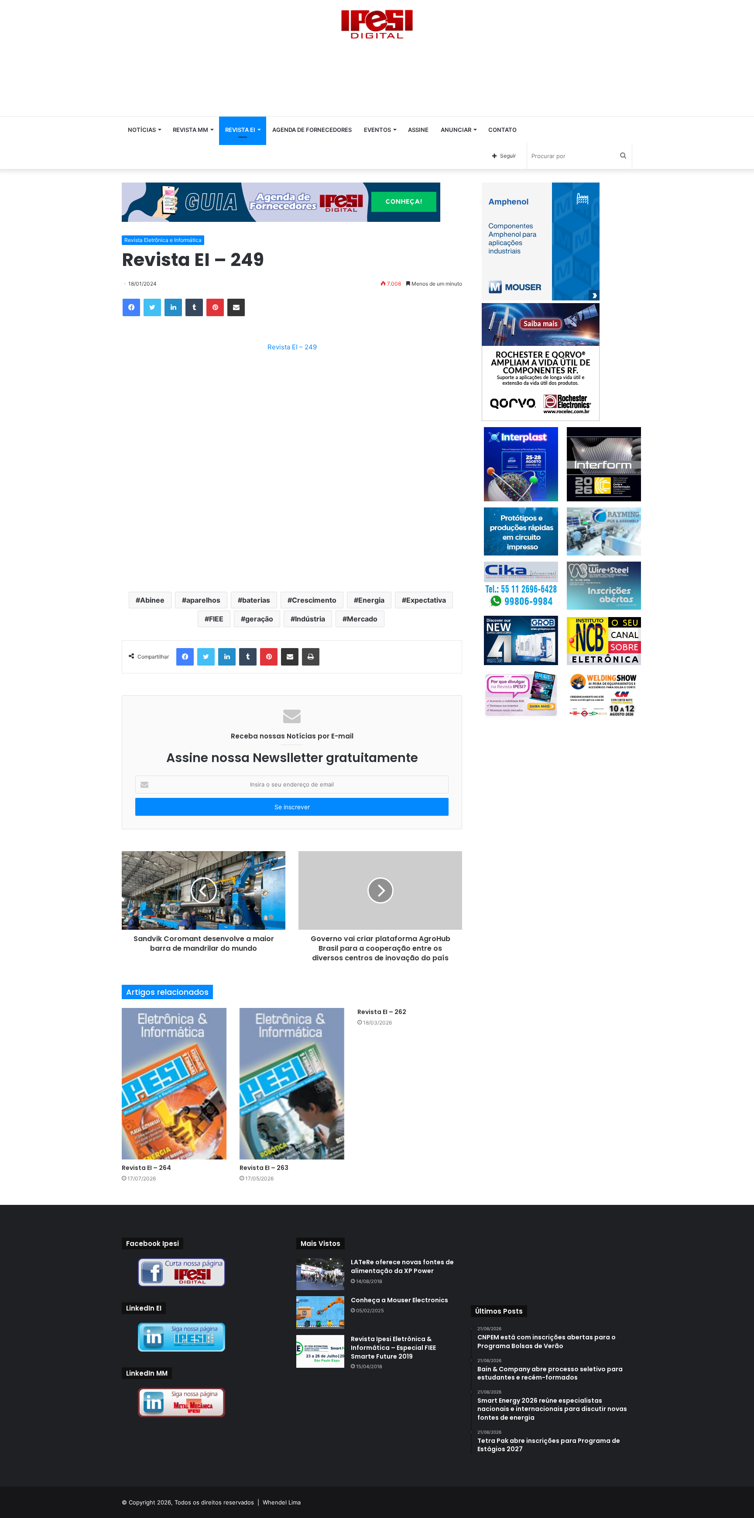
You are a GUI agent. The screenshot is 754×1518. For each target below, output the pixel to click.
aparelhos (203, 600)
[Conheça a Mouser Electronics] (320, 1312)
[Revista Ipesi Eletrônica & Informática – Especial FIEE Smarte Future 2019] (320, 1351)
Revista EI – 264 (146, 1167)
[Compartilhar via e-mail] (236, 307)
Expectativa (426, 600)
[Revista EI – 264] (174, 1083)
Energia (371, 600)
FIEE (216, 618)
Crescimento (314, 600)
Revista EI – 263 (264, 1167)
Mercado (362, 618)
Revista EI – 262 (381, 1011)
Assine (418, 129)
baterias (256, 600)
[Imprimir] (310, 657)
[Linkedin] (173, 307)
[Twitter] (152, 307)
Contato (502, 129)
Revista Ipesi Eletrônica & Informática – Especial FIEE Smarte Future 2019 (393, 1347)
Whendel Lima (282, 1502)
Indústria (310, 618)
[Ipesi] (377, 22)
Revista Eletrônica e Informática (163, 240)
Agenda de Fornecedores (312, 129)
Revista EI (240, 129)
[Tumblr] (194, 307)
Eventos (377, 129)
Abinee (152, 600)
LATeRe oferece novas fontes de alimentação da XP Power (402, 1266)
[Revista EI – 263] (292, 1083)
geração (259, 618)
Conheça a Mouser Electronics (399, 1300)
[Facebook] (131, 307)
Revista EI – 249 (292, 347)
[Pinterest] (215, 307)
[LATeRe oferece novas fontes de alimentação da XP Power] (320, 1274)
